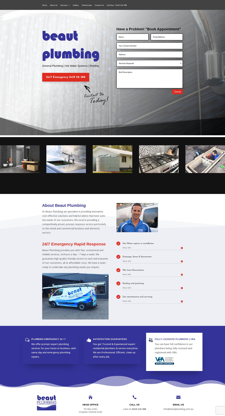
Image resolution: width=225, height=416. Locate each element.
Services (63, 5)
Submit (177, 92)
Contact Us (99, 5)
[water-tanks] (112, 172)
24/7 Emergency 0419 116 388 (65, 77)
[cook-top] (159, 172)
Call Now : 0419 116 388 (117, 5)
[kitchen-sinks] (66, 172)
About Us (54, 5)
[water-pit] (205, 172)
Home (44, 5)
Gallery (76, 5)
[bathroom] (20, 172)
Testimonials (87, 5)
